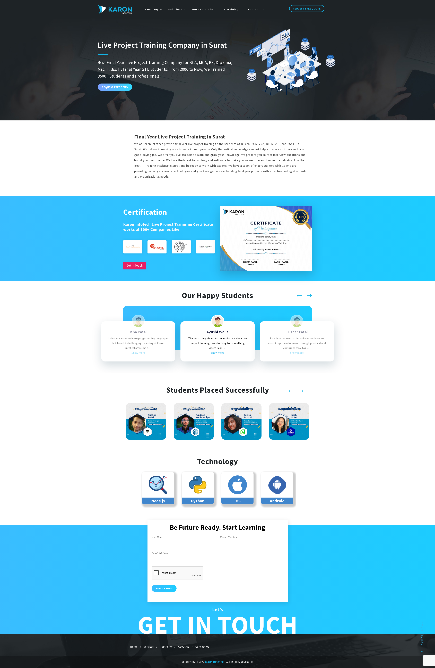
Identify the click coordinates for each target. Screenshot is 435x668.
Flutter (277, 501)
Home (133, 646)
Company (152, 9)
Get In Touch (135, 265)
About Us (183, 646)
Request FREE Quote (307, 8)
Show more (59, 352)
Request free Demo (115, 87)
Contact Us (256, 9)
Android (237, 501)
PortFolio (166, 646)
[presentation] (299, 295)
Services (149, 646)
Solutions (175, 9)
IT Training (231, 9)
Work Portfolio (202, 9)
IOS (198, 501)
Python (158, 501)
